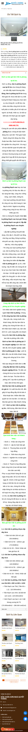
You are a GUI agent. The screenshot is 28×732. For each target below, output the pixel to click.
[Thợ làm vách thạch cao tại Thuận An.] (20, 622)
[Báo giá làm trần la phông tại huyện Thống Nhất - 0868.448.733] (7, 668)
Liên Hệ (4, 49)
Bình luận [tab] (4, 609)
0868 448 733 (9, 729)
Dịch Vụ (5, 8)
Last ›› (16, 681)
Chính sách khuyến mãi (7, 719)
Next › (12, 681)
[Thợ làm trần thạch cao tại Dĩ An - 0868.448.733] (20, 668)
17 (24, 680)
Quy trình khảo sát (6, 723)
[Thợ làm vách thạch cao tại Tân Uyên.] (7, 638)
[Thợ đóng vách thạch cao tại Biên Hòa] (7, 653)
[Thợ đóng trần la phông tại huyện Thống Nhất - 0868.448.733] (20, 653)
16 (21, 680)
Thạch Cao (9, 8)
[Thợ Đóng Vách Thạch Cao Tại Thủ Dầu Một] (20, 638)
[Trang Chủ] (14, 3)
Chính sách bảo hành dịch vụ (8, 721)
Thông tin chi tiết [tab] (6, 72)
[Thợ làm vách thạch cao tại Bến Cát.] (7, 622)
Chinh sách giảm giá (6, 717)
